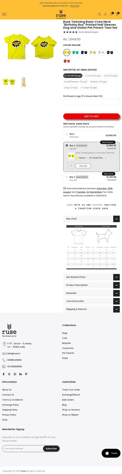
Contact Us (8, 394)
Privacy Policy (9, 414)
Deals (65, 358)
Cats (64, 338)
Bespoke (66, 343)
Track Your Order (71, 389)
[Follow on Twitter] (9, 374)
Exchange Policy (10, 404)
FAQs (4, 419)
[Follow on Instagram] (15, 374)
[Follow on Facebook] (3, 374)
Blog (64, 404)
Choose (83, 165)
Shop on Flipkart (70, 414)
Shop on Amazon (71, 409)
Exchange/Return (71, 394)
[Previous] (2, 19)
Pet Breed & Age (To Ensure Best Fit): (83, 96)
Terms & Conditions (12, 399)
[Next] (119, 19)
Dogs (64, 333)
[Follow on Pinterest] (26, 374)
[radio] (91, 135)
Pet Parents (68, 353)
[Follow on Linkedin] (20, 374)
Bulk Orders (68, 399)
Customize (67, 348)
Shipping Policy (10, 409)
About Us (6, 389)
